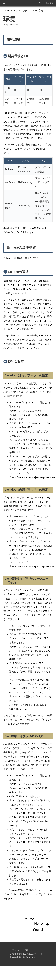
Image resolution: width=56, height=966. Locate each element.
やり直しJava (46, 3)
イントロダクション (24, 10)
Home (6, 10)
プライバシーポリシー (21, 950)
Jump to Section (11, 25)
